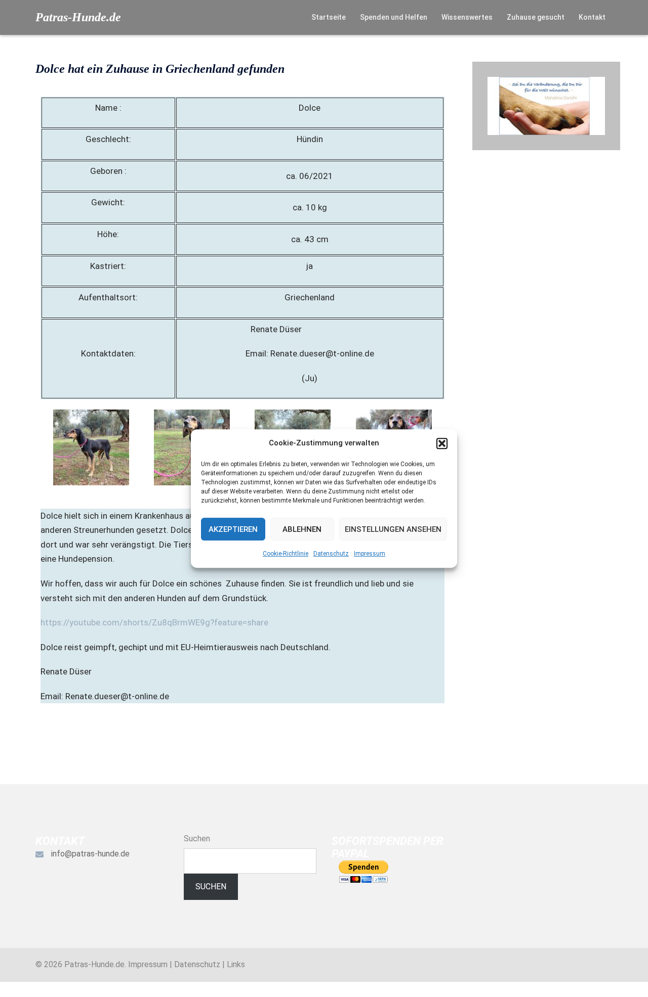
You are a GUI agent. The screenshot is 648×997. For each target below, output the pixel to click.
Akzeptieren (233, 529)
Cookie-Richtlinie (285, 553)
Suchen (197, 838)
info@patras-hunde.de (90, 853)
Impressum (369, 553)
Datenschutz (331, 553)
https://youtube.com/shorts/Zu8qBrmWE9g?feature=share (154, 622)
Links (236, 964)
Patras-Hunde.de (78, 17)
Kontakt (592, 17)
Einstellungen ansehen (393, 529)
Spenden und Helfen (393, 17)
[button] (442, 443)
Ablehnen (301, 529)
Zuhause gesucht (535, 17)
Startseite (328, 17)
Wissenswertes (467, 17)
